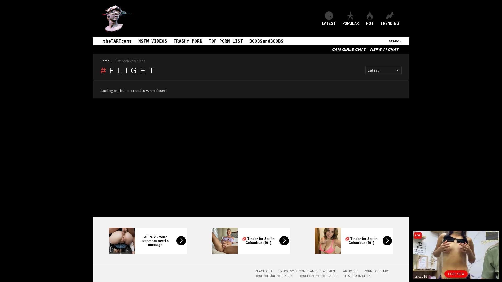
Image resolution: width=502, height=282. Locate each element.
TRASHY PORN (188, 41)
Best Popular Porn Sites (274, 276)
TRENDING (389, 23)
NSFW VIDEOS (152, 41)
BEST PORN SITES (357, 276)
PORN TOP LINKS (376, 271)
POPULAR (350, 23)
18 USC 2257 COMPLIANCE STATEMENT (308, 271)
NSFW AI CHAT (384, 49)
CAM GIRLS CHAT (349, 49)
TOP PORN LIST (226, 41)
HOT (370, 23)
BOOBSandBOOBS (266, 41)
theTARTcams (117, 41)
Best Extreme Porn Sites (318, 276)
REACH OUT (263, 271)
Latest (329, 23)
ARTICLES (350, 271)
